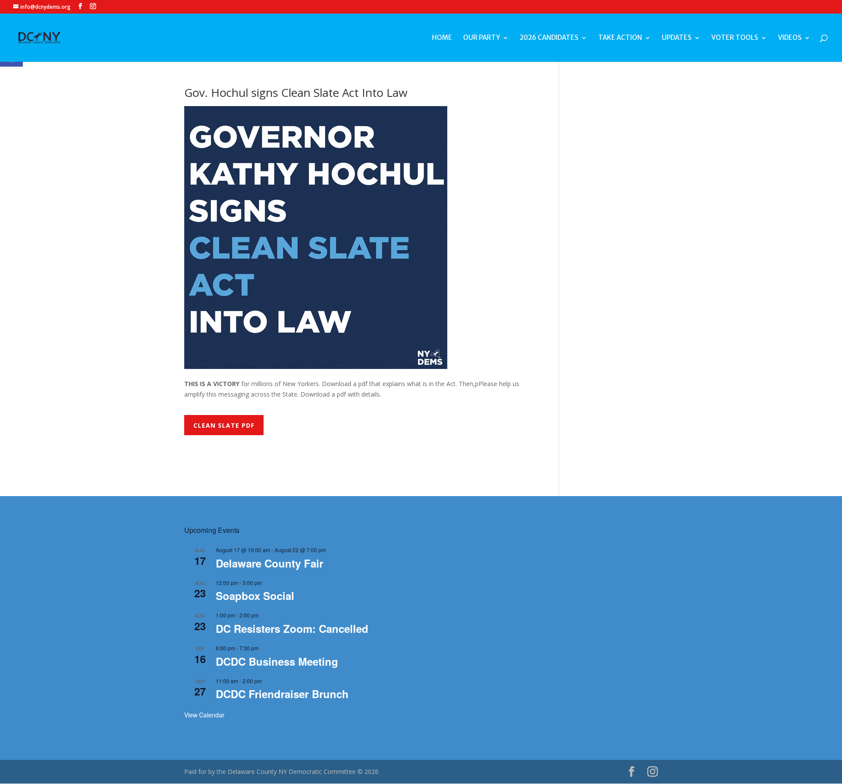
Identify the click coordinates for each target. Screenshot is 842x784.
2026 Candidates (549, 38)
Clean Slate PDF (223, 425)
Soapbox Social (255, 595)
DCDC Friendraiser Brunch (282, 693)
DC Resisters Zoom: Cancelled (292, 628)
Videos (790, 38)
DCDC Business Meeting (277, 661)
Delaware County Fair (269, 563)
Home (442, 38)
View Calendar (204, 714)
